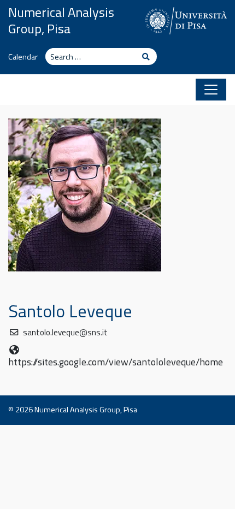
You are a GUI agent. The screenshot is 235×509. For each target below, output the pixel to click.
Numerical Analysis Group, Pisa (61, 20)
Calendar (23, 57)
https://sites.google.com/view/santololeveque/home (115, 361)
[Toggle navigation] (211, 89)
